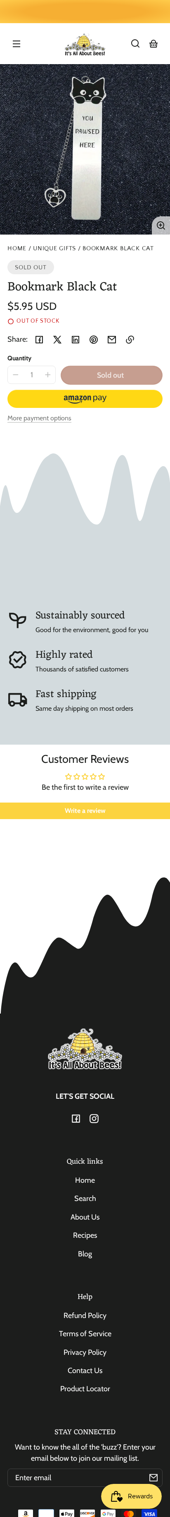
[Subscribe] (153, 1478)
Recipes (85, 1235)
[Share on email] (112, 340)
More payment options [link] (39, 418)
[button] (135, 43)
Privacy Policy (85, 1352)
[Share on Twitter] (57, 340)
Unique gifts (54, 248)
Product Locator (85, 1388)
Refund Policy (85, 1315)
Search (85, 1198)
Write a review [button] (85, 811)
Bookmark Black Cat (118, 248)
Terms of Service (85, 1333)
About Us (85, 1217)
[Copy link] (130, 340)
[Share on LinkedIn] (75, 340)
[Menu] (16, 43)
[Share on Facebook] (39, 340)
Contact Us (85, 1370)
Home (16, 248)
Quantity (19, 358)
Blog (85, 1253)
